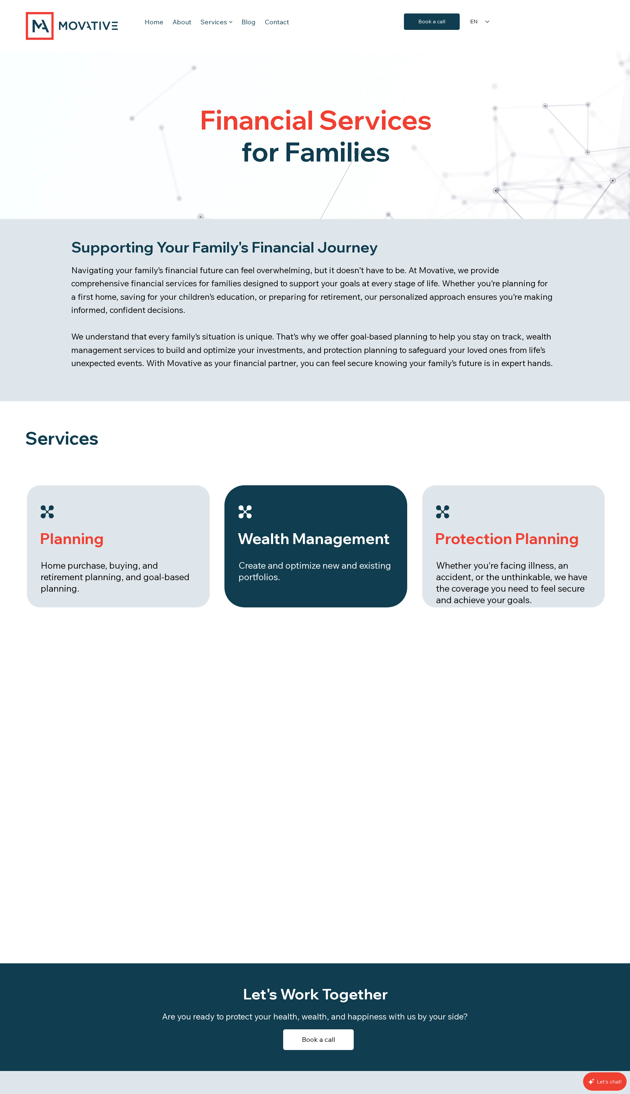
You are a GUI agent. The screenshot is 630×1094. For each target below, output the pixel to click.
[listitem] (513, 546)
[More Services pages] (230, 22)
